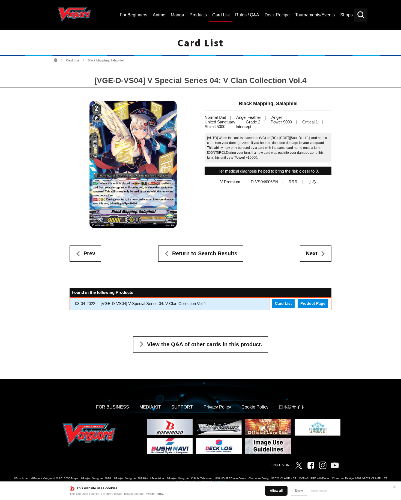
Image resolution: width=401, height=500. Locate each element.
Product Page (312, 303)
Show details (318, 490)
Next (312, 253)
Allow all (276, 491)
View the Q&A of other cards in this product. (204, 344)
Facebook (311, 465)
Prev (89, 253)
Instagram (323, 465)
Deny (299, 491)
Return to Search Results (204, 253)
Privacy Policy (154, 493)
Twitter (299, 465)
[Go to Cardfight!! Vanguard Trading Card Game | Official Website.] (55, 60)
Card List (72, 60)
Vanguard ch (335, 465)
